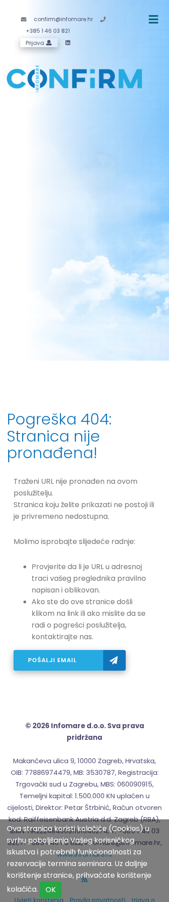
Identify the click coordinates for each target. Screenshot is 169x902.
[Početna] (74, 78)
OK (51, 889)
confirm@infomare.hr (63, 19)
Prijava (36, 42)
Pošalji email (53, 660)
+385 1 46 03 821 (48, 31)
